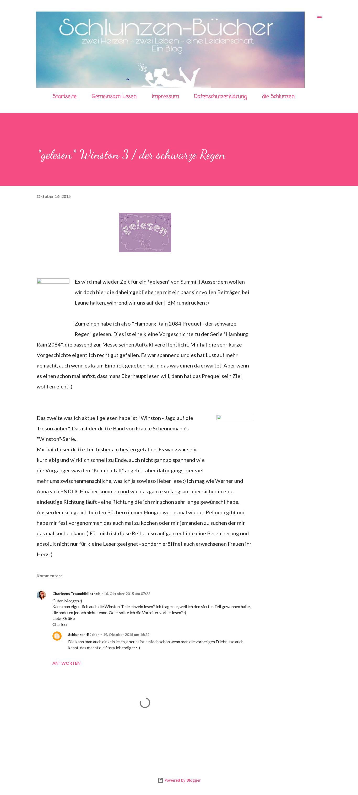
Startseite (65, 97)
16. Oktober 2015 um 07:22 (127, 593)
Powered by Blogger (182, 780)
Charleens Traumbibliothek (76, 593)
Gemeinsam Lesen (114, 97)
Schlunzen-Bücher (83, 634)
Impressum (165, 97)
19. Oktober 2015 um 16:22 (126, 634)
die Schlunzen (278, 97)
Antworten (66, 663)
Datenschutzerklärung (220, 97)
